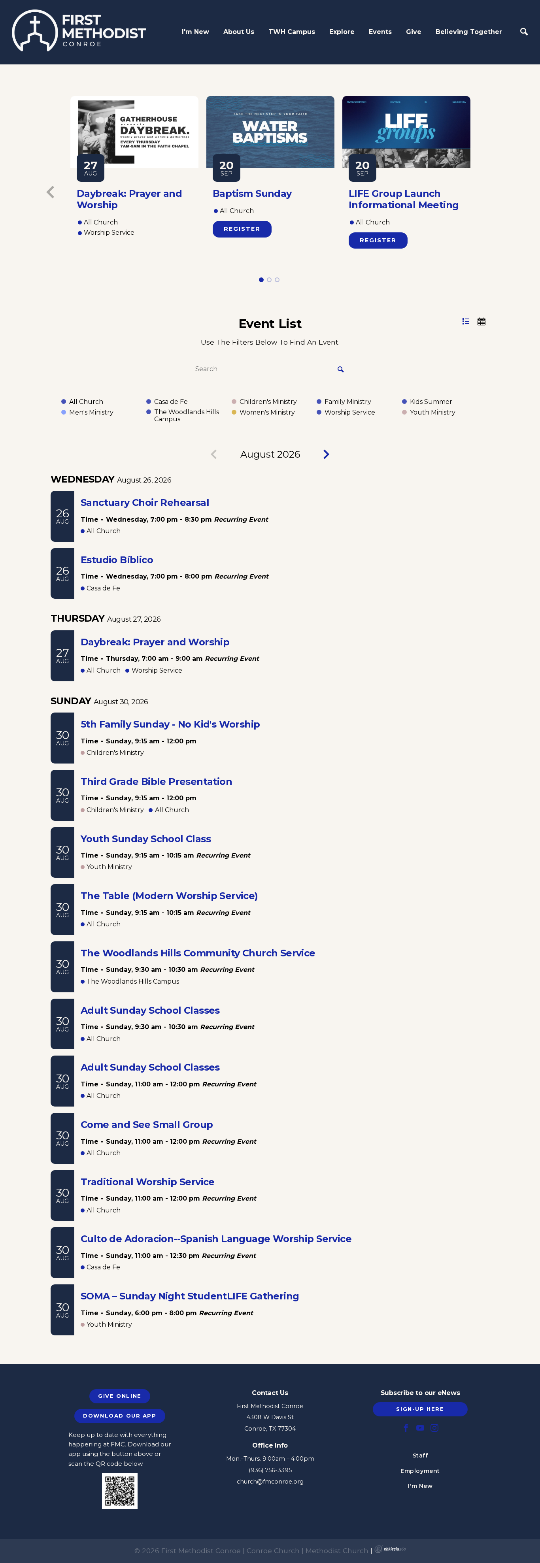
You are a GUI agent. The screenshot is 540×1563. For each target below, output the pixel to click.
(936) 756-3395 (270, 1470)
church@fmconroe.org (270, 1481)
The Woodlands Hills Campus (186, 416)
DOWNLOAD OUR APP (119, 1415)
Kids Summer (431, 401)
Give (413, 32)
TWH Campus (291, 32)
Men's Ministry (91, 412)
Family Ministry (348, 401)
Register (242, 228)
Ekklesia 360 (390, 1549)
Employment (420, 1470)
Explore (342, 32)
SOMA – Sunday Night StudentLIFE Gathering (190, 1296)
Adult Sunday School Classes (150, 1010)
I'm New (195, 32)
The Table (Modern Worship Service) (169, 895)
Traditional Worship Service (148, 1182)
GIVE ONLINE (119, 1396)
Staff (420, 1455)
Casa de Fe (171, 401)
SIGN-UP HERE (420, 1409)
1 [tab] (261, 279)
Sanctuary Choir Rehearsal (145, 502)
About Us (238, 32)
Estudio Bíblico (117, 560)
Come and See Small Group (147, 1124)
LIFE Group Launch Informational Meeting (404, 199)
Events (380, 32)
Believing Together (469, 32)
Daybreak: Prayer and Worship (155, 642)
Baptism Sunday (252, 193)
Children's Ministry (268, 401)
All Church (86, 401)
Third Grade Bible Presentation (156, 781)
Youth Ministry (432, 412)
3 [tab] (277, 279)
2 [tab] (270, 279)
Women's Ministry (267, 412)
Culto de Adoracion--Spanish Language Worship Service (216, 1238)
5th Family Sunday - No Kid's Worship (170, 724)
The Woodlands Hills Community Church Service (198, 953)
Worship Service (350, 412)
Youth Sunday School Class (146, 839)
